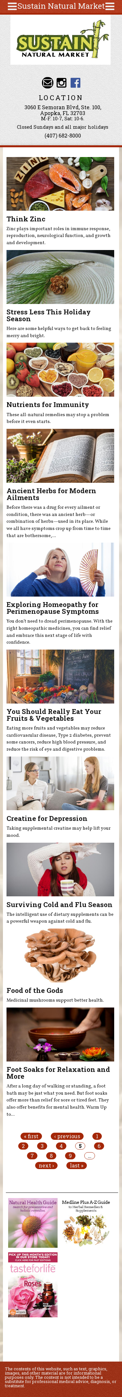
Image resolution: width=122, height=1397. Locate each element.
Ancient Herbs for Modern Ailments (51, 494)
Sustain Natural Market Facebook (75, 82)
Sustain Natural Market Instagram (61, 82)
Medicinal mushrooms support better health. (55, 1000)
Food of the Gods (35, 990)
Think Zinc (26, 218)
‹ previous (67, 1136)
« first (31, 1136)
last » (76, 1165)
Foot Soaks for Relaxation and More (58, 1073)
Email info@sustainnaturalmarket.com (47, 82)
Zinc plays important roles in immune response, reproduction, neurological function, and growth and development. (59, 236)
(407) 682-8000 (63, 135)
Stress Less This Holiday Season (49, 315)
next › (46, 1165)
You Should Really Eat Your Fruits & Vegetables (54, 715)
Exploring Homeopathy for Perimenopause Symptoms (53, 608)
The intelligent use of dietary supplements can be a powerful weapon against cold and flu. (60, 918)
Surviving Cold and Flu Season (60, 904)
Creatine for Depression (47, 818)
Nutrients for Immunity (48, 404)
